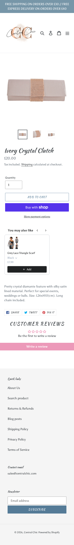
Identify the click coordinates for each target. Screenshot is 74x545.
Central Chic (31, 532)
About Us (14, 388)
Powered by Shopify (49, 532)
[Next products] (46, 230)
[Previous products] (37, 230)
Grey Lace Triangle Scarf (21, 253)
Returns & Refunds (21, 408)
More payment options (37, 216)
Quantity (10, 177)
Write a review (37, 346)
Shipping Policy (18, 429)
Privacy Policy (17, 439)
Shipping (27, 164)
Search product (18, 398)
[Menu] (67, 33)
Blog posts (15, 419)
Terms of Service (18, 450)
